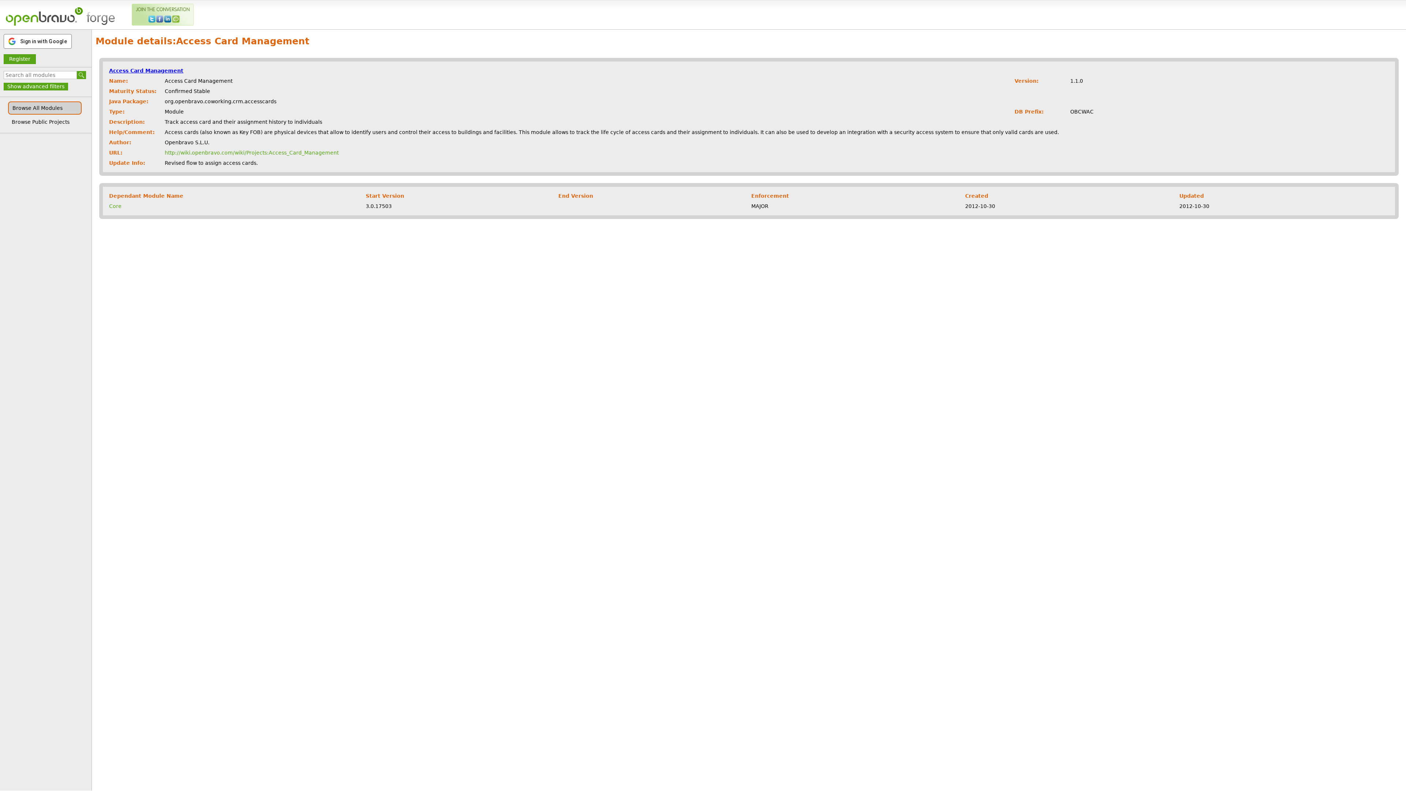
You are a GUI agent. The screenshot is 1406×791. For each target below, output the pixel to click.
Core (115, 206)
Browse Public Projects (41, 122)
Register (19, 59)
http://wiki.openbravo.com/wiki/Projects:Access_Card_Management (252, 153)
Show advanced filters (35, 86)
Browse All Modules (37, 108)
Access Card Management (146, 71)
